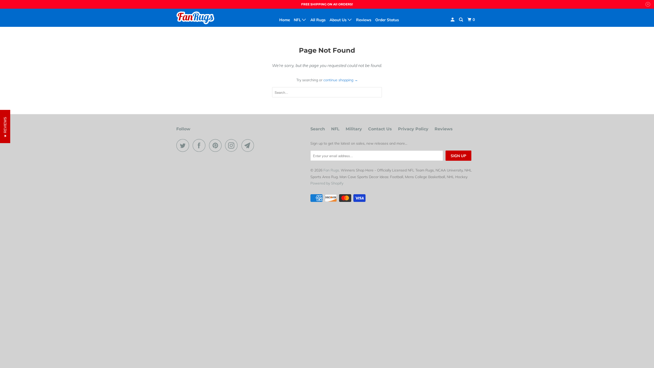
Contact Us (380, 128)
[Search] (461, 19)
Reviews (444, 128)
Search (317, 128)
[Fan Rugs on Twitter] (184, 145)
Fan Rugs (331, 170)
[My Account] (453, 19)
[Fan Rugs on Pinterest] (216, 145)
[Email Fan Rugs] (249, 145)
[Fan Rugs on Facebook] (200, 145)
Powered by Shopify (326, 183)
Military (354, 128)
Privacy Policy (413, 128)
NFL (335, 128)
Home (284, 19)
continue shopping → (340, 80)
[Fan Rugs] (202, 17)
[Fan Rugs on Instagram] (232, 145)
